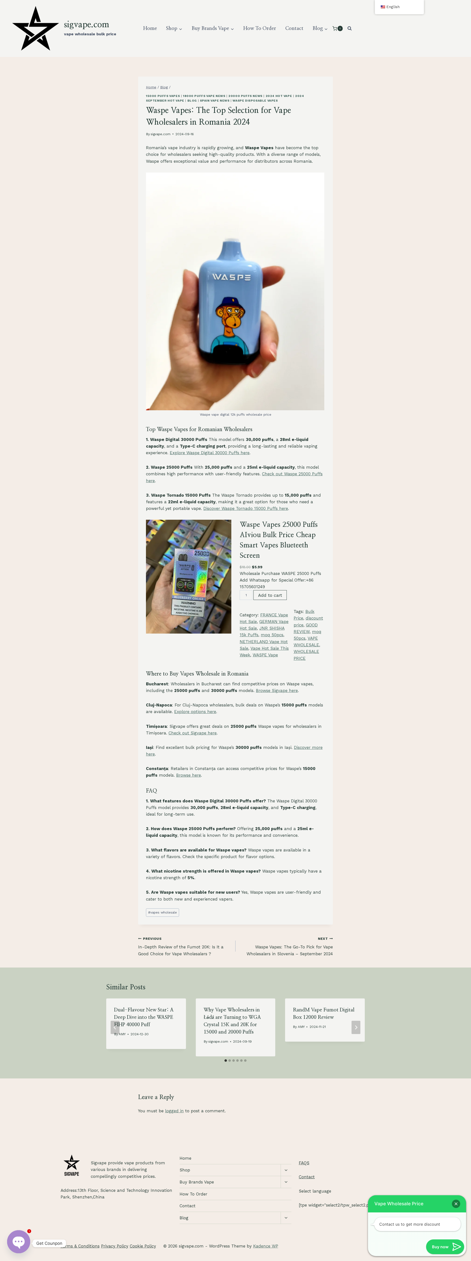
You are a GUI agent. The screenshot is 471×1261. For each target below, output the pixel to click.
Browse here (188, 775)
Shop (185, 1170)
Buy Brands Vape (197, 1182)
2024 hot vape (279, 96)
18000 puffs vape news (204, 96)
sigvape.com (160, 134)
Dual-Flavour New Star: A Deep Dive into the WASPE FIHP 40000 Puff (144, 1017)
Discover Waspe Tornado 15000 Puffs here (245, 508)
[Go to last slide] (115, 1027)
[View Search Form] (349, 28)
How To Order (259, 28)
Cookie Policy (143, 1246)
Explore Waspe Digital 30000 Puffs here (209, 452)
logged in (174, 1110)
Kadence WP (265, 1246)
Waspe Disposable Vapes (255, 100)
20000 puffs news (245, 96)
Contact (294, 28)
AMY (122, 1034)
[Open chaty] (18, 1243)
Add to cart (270, 595)
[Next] (356, 1027)
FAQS (304, 1162)
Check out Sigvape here (193, 732)
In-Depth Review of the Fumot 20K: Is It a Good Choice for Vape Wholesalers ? (180, 946)
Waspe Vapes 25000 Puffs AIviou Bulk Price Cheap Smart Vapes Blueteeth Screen (279, 540)
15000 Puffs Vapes (163, 96)
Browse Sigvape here (277, 690)
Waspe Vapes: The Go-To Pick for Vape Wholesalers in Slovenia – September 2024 (290, 946)
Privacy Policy (114, 1246)
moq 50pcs (272, 634)
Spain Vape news (215, 100)
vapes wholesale (162, 912)
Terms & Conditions (80, 1246)
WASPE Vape (265, 654)
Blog (192, 100)
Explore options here (195, 711)
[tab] (225, 1060)
